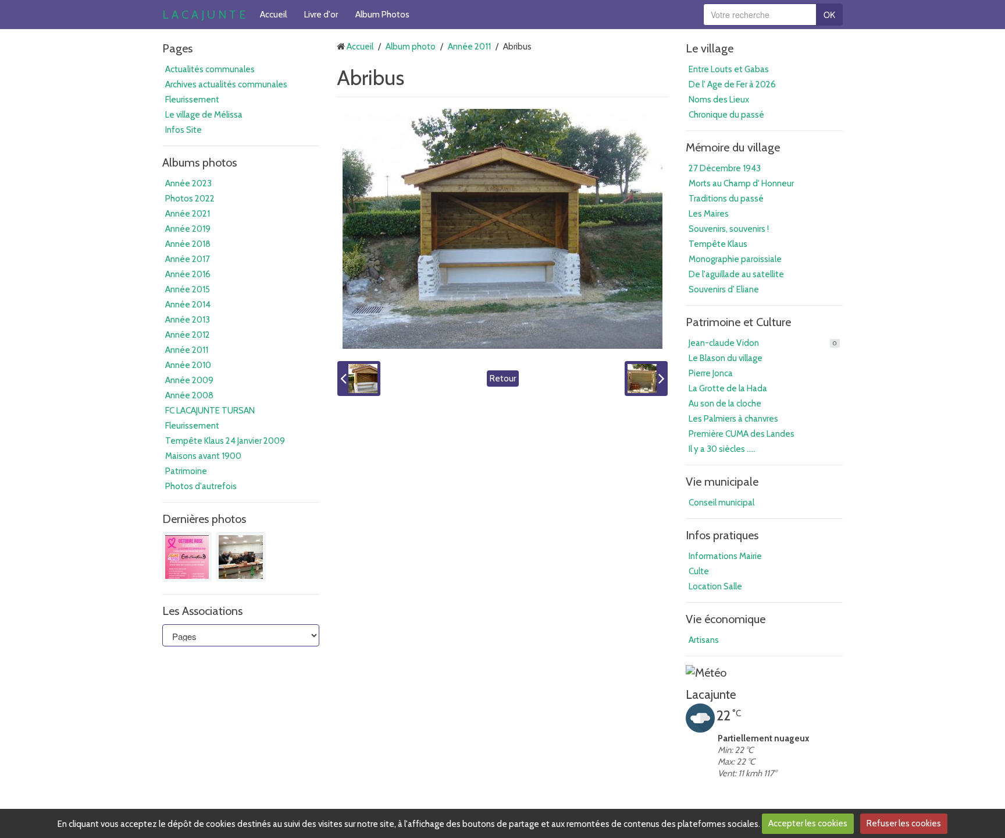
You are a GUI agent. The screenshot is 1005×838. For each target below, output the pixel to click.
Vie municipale (722, 482)
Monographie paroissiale (735, 259)
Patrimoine (186, 471)
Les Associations (202, 611)
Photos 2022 (190, 198)
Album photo (411, 46)
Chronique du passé (726, 114)
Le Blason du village (725, 358)
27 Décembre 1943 (725, 168)
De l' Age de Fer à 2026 (732, 84)
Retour (503, 378)
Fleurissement (192, 99)
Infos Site (183, 130)
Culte (699, 571)
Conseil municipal (721, 502)
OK (829, 14)
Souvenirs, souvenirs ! (729, 229)
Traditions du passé (726, 198)
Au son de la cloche (725, 403)
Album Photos (382, 14)
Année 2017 (187, 259)
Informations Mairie (725, 556)
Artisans (704, 640)
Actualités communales (210, 69)
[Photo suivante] (646, 378)
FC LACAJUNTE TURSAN (210, 410)
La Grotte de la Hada (728, 388)
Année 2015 (187, 289)
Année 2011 (186, 350)
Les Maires (709, 213)
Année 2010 (188, 365)
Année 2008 (189, 395)
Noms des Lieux (719, 99)
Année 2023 (188, 183)
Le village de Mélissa (204, 114)
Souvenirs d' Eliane (724, 289)
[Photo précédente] (358, 378)
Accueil (273, 14)
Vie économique (725, 619)
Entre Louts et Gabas (729, 69)
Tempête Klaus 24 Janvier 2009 (225, 441)
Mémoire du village (733, 147)
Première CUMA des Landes (741, 434)
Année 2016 (188, 274)
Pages (177, 48)
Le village (709, 48)
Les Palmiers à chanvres (733, 418)
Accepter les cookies (807, 823)
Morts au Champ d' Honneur (741, 183)
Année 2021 (187, 213)
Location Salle (715, 586)
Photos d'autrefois (201, 486)
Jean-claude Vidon (763, 343)
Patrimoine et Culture (738, 322)
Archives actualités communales (226, 84)
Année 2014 (188, 304)
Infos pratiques (722, 535)
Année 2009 (189, 380)
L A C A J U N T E (203, 15)
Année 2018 (188, 244)
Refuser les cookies (904, 823)
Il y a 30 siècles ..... (722, 449)
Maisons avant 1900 (203, 456)
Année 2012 (187, 335)
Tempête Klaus (718, 244)
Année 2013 (187, 319)
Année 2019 (188, 229)
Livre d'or (321, 14)
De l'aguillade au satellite (736, 274)
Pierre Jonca (711, 373)
